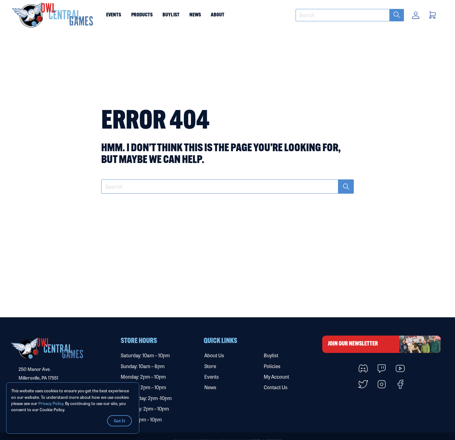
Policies (272, 366)
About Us (214, 355)
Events (113, 15)
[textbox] (350, 15)
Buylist (171, 15)
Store (210, 366)
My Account (276, 376)
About (217, 15)
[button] (53, 15)
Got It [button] (119, 420)
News (195, 15)
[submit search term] (396, 15)
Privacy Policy (50, 403)
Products (142, 15)
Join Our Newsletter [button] (353, 344)
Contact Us (276, 387)
